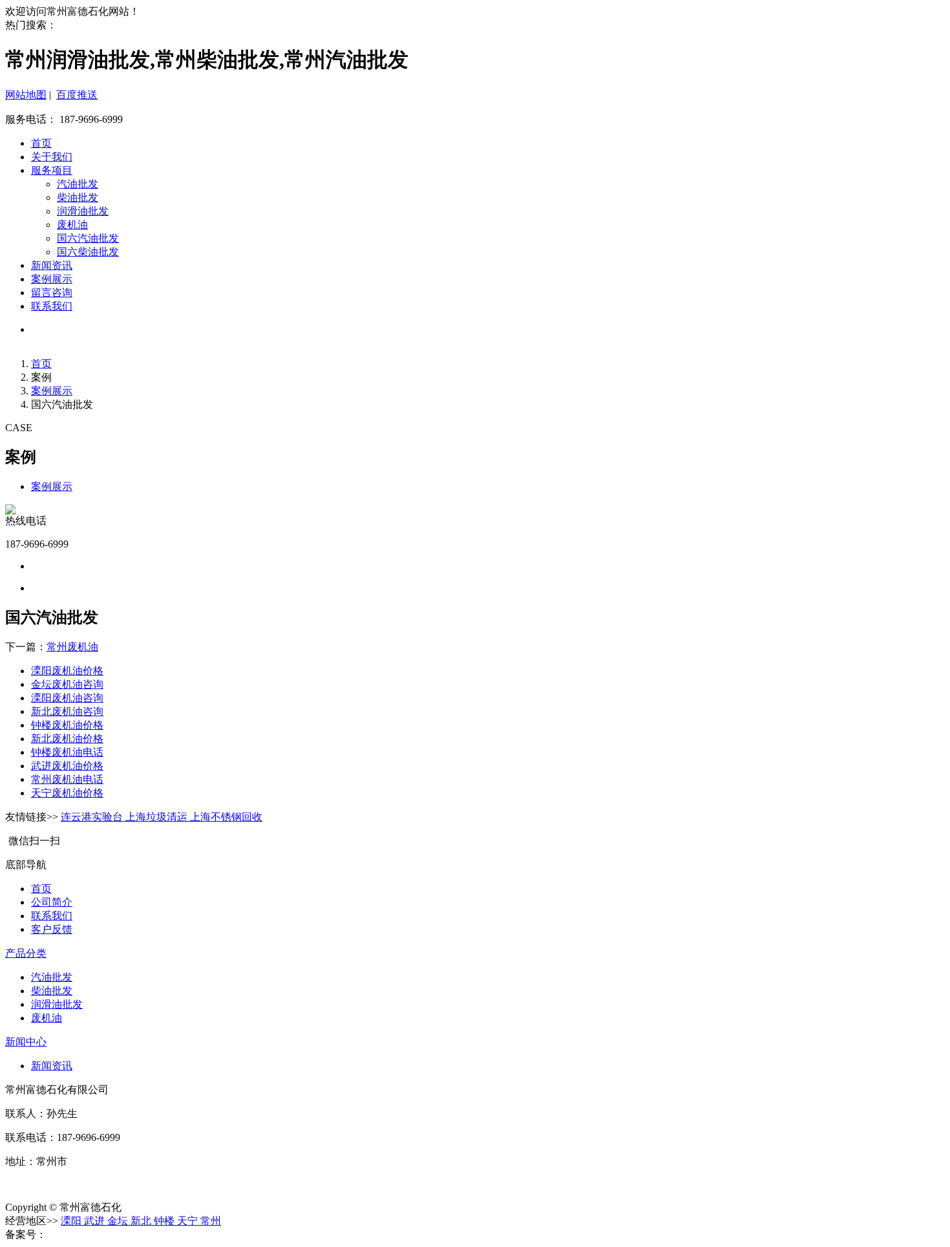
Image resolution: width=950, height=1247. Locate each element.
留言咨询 (51, 292)
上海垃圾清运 (157, 816)
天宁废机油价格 (67, 792)
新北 (142, 1220)
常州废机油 (72, 646)
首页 (41, 143)
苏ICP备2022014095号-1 (100, 1234)
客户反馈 (51, 929)
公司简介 (51, 902)
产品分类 (26, 953)
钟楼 (165, 1220)
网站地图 (26, 94)
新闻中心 (26, 1041)
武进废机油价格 (67, 765)
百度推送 (77, 94)
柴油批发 (77, 197)
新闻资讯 (51, 265)
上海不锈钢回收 (226, 816)
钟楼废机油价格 (67, 724)
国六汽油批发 (88, 238)
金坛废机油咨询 (67, 684)
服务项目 (51, 170)
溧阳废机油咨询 (67, 697)
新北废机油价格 (67, 738)
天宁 (188, 1220)
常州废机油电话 (67, 779)
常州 (210, 1220)
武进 (95, 1220)
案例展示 (51, 278)
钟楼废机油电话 (67, 752)
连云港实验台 (93, 816)
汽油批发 (77, 183)
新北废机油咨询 (67, 711)
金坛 (119, 1220)
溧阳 (72, 1220)
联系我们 (51, 306)
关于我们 (51, 156)
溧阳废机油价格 (67, 670)
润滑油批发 (83, 211)
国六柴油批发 (88, 251)
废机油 (72, 224)
